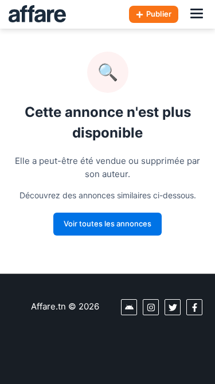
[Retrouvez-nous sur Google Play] (129, 307)
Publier (158, 13)
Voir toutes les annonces (107, 223)
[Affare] (37, 14)
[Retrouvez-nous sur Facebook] (194, 307)
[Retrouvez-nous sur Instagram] (151, 307)
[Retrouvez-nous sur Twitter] (173, 307)
